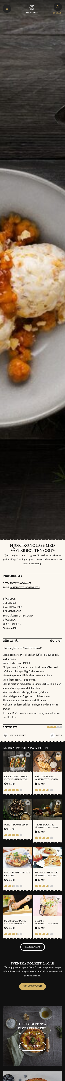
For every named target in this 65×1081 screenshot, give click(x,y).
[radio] (48, 727)
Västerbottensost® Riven (25, 587)
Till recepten (32, 1046)
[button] (7, 9)
